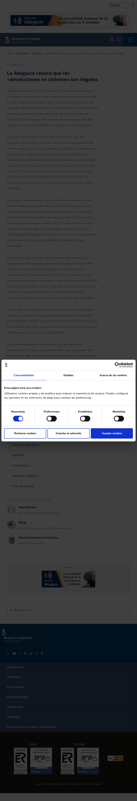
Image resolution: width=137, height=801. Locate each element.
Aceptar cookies (112, 433)
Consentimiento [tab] (24, 375)
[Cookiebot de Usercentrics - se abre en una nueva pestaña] (117, 365)
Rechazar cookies (25, 433)
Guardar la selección (68, 433)
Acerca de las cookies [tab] (113, 375)
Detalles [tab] (69, 375)
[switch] (52, 418)
